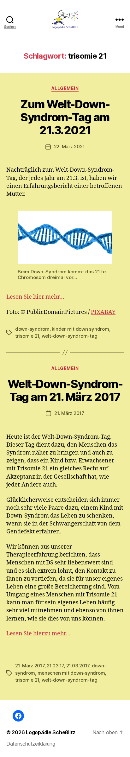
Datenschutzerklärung (30, 744)
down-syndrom (32, 329)
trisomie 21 (27, 336)
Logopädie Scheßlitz (50, 732)
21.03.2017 (77, 666)
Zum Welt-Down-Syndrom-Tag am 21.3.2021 (64, 117)
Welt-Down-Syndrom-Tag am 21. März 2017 (65, 390)
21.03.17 (55, 666)
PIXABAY (103, 312)
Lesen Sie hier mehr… (35, 297)
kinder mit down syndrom (80, 329)
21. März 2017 (69, 413)
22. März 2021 (69, 146)
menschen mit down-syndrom (71, 673)
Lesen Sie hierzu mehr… (38, 633)
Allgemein (65, 88)
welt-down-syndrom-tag (70, 336)
